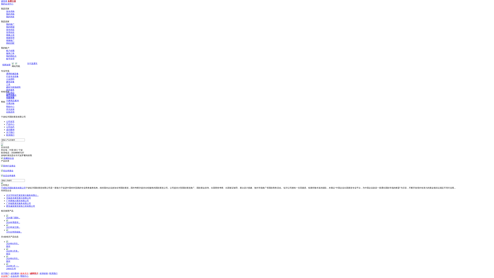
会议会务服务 (9, 176)
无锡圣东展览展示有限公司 (18, 198)
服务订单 (10, 53)
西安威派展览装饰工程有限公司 (20, 206)
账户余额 (10, 51)
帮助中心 (10, 107)
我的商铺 (10, 27)
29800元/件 (11, 269)
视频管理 (10, 38)
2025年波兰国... (13, 227)
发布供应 (10, 30)
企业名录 (15, 276)
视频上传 (10, 35)
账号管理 (10, 59)
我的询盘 (10, 17)
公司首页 (10, 121)
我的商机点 (11, 56)
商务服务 (10, 90)
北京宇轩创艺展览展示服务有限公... (22, 195)
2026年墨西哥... (13, 222)
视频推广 (10, 40)
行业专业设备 (12, 76)
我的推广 (10, 24)
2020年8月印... (12, 243)
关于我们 (10, 132)
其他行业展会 (9, 166)
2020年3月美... (12, 251)
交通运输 (10, 103)
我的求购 (10, 14)
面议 (8, 246)
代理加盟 (10, 97)
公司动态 (10, 127)
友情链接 (44, 273)
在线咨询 (10, 112)
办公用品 (10, 93)
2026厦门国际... (13, 218)
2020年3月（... (12, 266)
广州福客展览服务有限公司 (18, 203)
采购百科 (10, 94)
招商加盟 (6, 65)
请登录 (4, 1)
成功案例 (10, 130)
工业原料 (10, 79)
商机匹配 (10, 43)
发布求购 (10, 11)
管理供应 (10, 32)
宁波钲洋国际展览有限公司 (13, 188)
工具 (8, 84)
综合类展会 (8, 171)
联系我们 (10, 135)
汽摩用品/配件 (12, 101)
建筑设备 (10, 82)
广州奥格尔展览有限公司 (17, 201)
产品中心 (10, 124)
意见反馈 (10, 109)
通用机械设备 (12, 74)
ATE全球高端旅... (14, 232)
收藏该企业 (9, 158)
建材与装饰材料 (13, 87)
